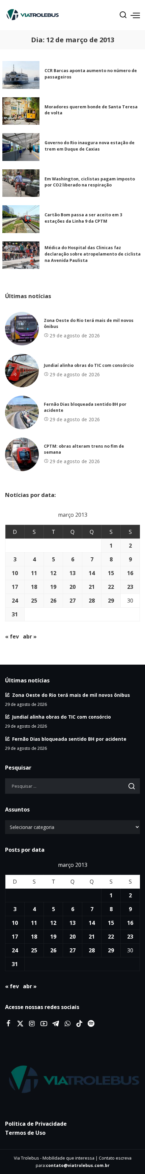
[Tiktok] (79, 1024)
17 (15, 587)
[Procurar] (123, 15)
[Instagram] (32, 1024)
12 (53, 573)
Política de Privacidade (36, 1123)
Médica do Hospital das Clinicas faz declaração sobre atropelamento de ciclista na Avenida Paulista (93, 254)
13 (72, 573)
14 (92, 573)
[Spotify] (91, 1024)
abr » (30, 636)
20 (72, 587)
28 (92, 600)
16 (130, 573)
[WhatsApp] (67, 1024)
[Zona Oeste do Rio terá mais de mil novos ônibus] (22, 328)
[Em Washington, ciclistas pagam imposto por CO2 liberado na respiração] (20, 183)
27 (72, 600)
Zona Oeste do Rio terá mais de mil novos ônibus (71, 695)
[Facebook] (8, 1024)
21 (92, 587)
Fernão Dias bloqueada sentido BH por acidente (69, 739)
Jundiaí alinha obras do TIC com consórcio (89, 365)
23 (130, 587)
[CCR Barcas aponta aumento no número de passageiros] (20, 75)
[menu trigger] (135, 15)
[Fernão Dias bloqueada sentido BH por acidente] (22, 412)
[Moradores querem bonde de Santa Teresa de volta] (20, 111)
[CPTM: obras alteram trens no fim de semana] (22, 454)
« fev (12, 636)
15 (111, 573)
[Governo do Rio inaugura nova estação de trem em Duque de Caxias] (20, 147)
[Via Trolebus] (72, 1079)
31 (15, 614)
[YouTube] (43, 1024)
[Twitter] (20, 1024)
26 (53, 600)
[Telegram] (55, 1024)
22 (111, 587)
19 (53, 587)
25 (34, 600)
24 (15, 600)
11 (34, 573)
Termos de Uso (25, 1132)
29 (111, 600)
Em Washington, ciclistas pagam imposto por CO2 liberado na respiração (90, 182)
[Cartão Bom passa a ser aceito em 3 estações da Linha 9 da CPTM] (20, 219)
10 (15, 573)
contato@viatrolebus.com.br (78, 1165)
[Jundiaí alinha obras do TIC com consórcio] (22, 370)
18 (34, 587)
